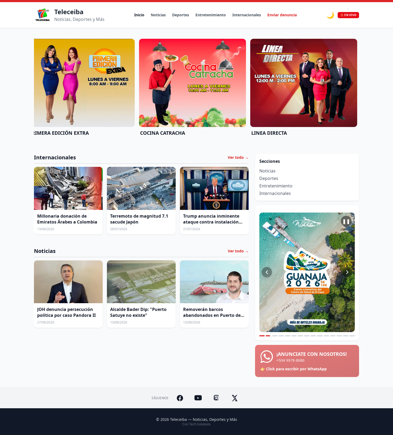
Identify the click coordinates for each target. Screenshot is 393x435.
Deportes (180, 14)
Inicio (139, 14)
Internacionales (246, 14)
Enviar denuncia (282, 14)
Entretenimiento (210, 14)
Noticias (158, 14)
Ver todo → (238, 157)
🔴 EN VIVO (348, 15)
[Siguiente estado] (347, 272)
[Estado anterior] (266, 272)
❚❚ (346, 221)
